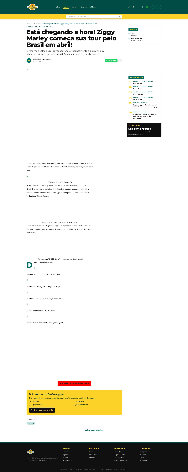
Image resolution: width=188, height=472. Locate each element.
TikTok (142, 457)
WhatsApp (112, 60)
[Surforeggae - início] (32, 7)
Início (58, 7)
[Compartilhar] (120, 60)
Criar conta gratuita (43, 410)
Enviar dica (118, 452)
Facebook (143, 460)
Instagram (143, 452)
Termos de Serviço (121, 469)
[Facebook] (138, 7)
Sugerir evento (119, 455)
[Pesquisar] (120, 16)
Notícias (66, 7)
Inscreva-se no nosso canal (74, 383)
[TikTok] (142, 7)
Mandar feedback (120, 460)
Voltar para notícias (94, 430)
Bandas (84, 7)
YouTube (143, 455)
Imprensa (92, 457)
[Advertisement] (74, 144)
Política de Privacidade (108, 469)
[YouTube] (133, 7)
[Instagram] (128, 7)
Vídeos (93, 7)
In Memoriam (67, 460)
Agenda (75, 7)
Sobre (91, 460)
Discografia (93, 455)
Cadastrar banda (120, 457)
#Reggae (31, 423)
